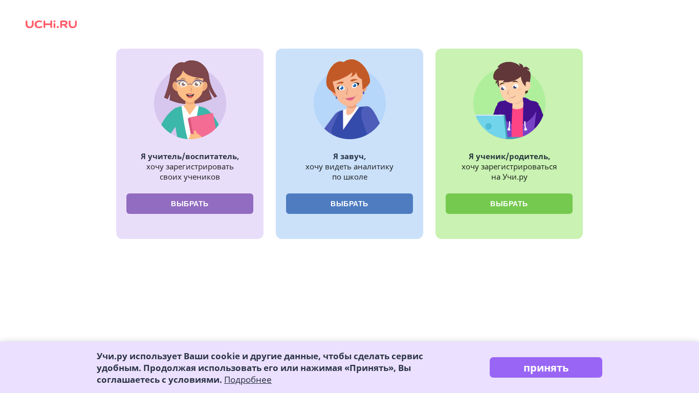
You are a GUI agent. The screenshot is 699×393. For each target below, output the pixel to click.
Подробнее (248, 379)
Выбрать (190, 204)
